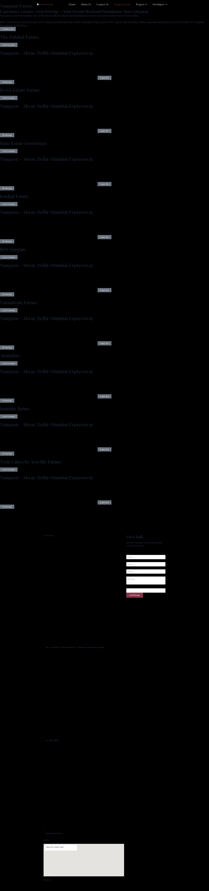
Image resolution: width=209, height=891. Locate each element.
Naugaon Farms (122, 4)
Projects (140, 4)
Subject (129, 568)
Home (72, 4)
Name (128, 553)
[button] (145, 4)
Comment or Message (134, 575)
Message (129, 587)
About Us (86, 4)
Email (128, 561)
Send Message (135, 595)
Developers (158, 4)
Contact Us (102, 4)
